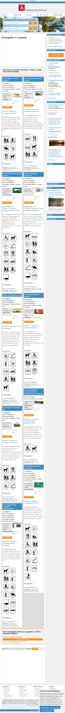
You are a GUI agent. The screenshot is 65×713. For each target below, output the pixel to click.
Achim (8, 312)
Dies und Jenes (52, 219)
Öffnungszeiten (33, 166)
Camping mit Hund (12, 167)
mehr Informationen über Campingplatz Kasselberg (54, 94)
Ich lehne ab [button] (56, 707)
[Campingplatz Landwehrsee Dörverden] (38, 95)
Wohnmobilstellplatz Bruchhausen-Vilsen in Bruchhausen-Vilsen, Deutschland (33, 392)
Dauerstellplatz (6, 168)
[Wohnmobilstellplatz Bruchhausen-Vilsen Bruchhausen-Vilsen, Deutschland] (38, 405)
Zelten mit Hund (6, 170)
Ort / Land (10, 35)
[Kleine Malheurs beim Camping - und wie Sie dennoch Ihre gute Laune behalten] (56, 206)
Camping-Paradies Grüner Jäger (11, 210)
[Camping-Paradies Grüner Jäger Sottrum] (17, 192)
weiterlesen (57, 211)
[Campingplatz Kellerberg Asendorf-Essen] (38, 487)
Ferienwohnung (32, 701)
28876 (26, 191)
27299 (4, 97)
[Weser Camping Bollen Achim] (17, 312)
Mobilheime (38, 289)
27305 (26, 403)
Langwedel (6, 99)
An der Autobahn (29, 700)
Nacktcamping (29, 704)
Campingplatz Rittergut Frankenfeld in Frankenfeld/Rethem (9, 506)
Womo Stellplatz (27, 170)
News (49, 188)
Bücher (21, 692)
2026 (32, 710)
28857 (4, 426)
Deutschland (7, 690)
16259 (49, 73)
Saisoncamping (13, 401)
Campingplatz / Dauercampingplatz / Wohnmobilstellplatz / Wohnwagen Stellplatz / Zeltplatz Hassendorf (33, 303)
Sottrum (9, 194)
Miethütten (21, 703)
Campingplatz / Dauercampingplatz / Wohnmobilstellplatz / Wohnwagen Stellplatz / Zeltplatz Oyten (33, 182)
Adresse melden (58, 15)
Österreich (6, 692)
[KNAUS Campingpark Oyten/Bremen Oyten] (38, 192)
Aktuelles (37, 688)
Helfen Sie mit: (52, 50)
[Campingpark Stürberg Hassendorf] (38, 313)
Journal (29, 15)
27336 (4, 529)
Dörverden (27, 97)
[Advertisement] (22, 667)
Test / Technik (44, 15)
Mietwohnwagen (8, 700)
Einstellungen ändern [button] (47, 710)
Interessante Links (24, 694)
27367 (4, 194)
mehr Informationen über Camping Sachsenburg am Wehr (55, 155)
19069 (49, 114)
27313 (26, 95)
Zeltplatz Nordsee (7, 701)
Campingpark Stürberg (30, 327)
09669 (49, 137)
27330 (26, 487)
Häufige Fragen (23, 690)
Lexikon (21, 688)
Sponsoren (52, 688)
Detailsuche (17, 15)
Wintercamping (27, 591)
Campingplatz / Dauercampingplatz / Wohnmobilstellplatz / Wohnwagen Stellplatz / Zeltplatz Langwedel (11, 87)
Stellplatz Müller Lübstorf (55, 105)
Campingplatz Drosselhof (9, 113)
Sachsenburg (54, 137)
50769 (49, 91)
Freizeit (6, 697)
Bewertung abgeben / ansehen (55, 46)
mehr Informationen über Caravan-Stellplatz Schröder (54, 75)
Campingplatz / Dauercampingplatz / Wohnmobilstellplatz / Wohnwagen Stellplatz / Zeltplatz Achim (11, 302)
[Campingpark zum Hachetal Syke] (17, 426)
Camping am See (33, 167)
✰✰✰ (12, 206)
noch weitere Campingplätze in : (16, 648)
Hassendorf (27, 317)
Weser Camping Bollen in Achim (13, 295)
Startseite (4, 15)
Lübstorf (53, 114)
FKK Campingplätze (32, 703)
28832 (4, 312)
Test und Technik (52, 184)
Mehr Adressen (51, 98)
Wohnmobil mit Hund (14, 168)
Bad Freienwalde (55, 73)
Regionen (6, 694)
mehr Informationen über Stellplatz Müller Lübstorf (54, 123)
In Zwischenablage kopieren (22, 639)
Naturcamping (12, 703)
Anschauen (7, 107)
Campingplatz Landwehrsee (31, 111)
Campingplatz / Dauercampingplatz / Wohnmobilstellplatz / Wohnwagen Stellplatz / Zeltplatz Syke (11, 416)
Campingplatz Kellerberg (30, 503)
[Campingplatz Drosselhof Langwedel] (17, 97)
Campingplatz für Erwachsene (20, 701)
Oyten (30, 191)
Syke (8, 426)
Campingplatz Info (8, 696)
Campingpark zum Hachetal (10, 442)
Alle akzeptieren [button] (45, 707)
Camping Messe (35, 704)
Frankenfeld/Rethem (8, 531)
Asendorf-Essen (28, 489)
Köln (52, 91)
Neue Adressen (52, 102)
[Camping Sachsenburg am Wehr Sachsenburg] (57, 147)
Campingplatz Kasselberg (55, 80)
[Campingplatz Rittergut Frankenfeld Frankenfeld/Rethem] (17, 527)
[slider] (16, 101)
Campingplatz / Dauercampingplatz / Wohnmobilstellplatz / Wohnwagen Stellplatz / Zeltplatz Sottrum (11, 182)
